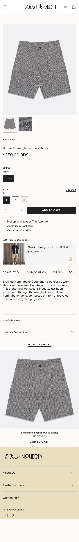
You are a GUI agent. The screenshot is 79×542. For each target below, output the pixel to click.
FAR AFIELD (9, 139)
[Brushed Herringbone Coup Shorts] (39, 389)
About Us (9, 472)
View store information (19, 230)
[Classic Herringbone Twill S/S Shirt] (14, 254)
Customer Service (15, 485)
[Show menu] (4, 7)
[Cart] (74, 7)
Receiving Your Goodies (15, 332)
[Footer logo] (23, 457)
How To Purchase (11, 320)
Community (11, 497)
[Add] (70, 259)
